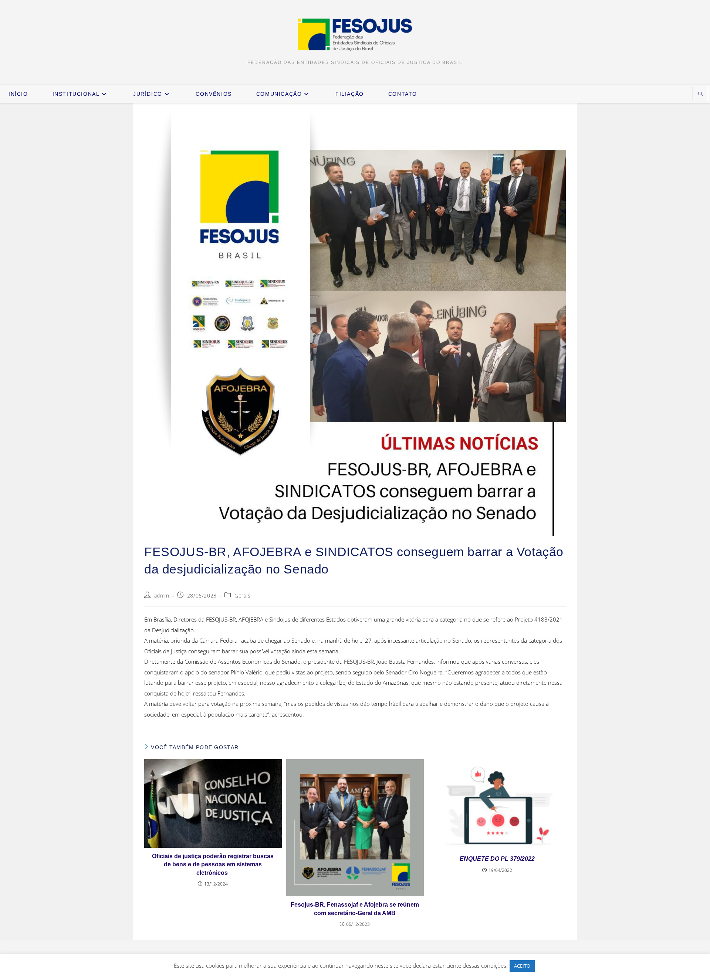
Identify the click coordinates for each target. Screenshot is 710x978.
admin (161, 595)
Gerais (242, 595)
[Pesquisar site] (700, 94)
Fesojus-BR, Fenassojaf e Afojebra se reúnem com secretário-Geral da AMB (355, 908)
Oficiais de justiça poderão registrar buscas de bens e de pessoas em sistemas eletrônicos (213, 864)
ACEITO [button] (522, 965)
